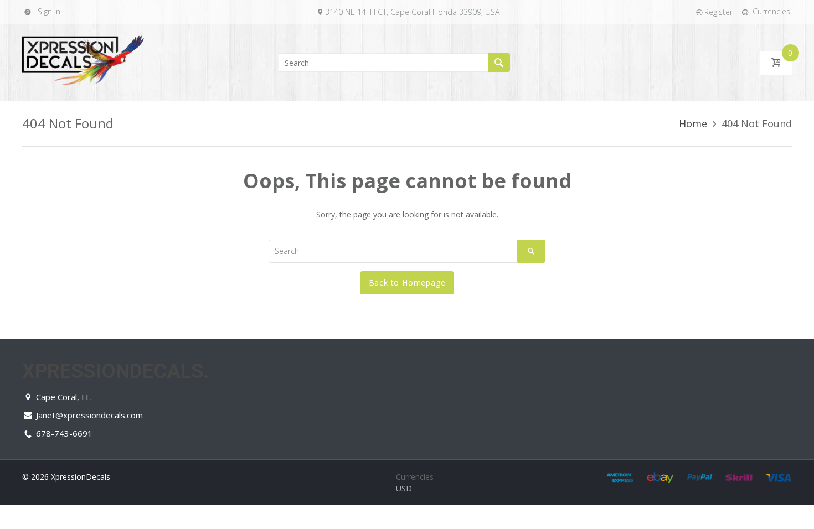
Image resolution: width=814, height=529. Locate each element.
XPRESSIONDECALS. (115, 371)
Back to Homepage (407, 282)
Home (693, 123)
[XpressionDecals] (83, 61)
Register (718, 12)
